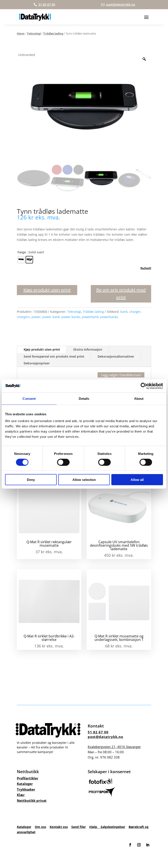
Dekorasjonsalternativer (116, 356)
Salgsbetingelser (113, 827)
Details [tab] (84, 398)
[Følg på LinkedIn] (147, 844)
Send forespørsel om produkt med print (54, 356)
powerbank (90, 317)
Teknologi (34, 33)
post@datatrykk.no (105, 736)
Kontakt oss (59, 827)
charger (135, 312)
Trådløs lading (53, 33)
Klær (21, 795)
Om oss (40, 827)
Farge (22, 252)
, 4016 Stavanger (114, 746)
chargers (23, 317)
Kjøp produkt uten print (47, 290)
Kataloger (25, 783)
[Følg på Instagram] (138, 844)
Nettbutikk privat (32, 800)
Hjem (20, 33)
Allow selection (84, 480)
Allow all (137, 480)
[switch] (63, 462)
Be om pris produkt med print (121, 293)
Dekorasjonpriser (37, 363)
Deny (31, 480)
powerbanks (109, 317)
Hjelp (95, 827)
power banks (70, 317)
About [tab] (139, 398)
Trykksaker (26, 789)
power (36, 317)
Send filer (78, 827)
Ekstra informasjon (87, 349)
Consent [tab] (29, 398)
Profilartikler (27, 778)
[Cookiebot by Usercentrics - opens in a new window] (144, 386)
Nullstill (145, 268)
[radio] (21, 259)
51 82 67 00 (98, 732)
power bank (51, 317)
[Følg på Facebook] (130, 844)
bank (124, 312)
